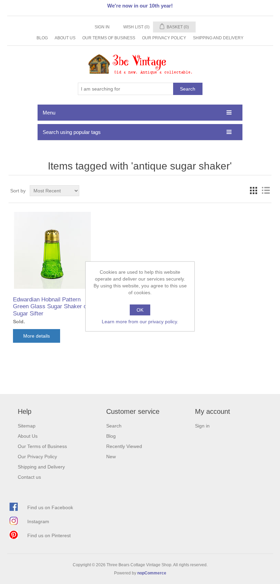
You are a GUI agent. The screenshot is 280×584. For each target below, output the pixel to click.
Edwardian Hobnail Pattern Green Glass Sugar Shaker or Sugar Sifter (51, 306)
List (266, 190)
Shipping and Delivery (218, 38)
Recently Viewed (124, 446)
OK (140, 310)
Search (187, 89)
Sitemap (27, 426)
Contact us (29, 477)
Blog (42, 38)
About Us (65, 38)
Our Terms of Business (108, 38)
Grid (253, 190)
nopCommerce (151, 573)
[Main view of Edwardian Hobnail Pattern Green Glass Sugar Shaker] (52, 250)
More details (36, 336)
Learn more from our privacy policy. (140, 321)
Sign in (102, 27)
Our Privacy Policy (164, 38)
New (111, 456)
